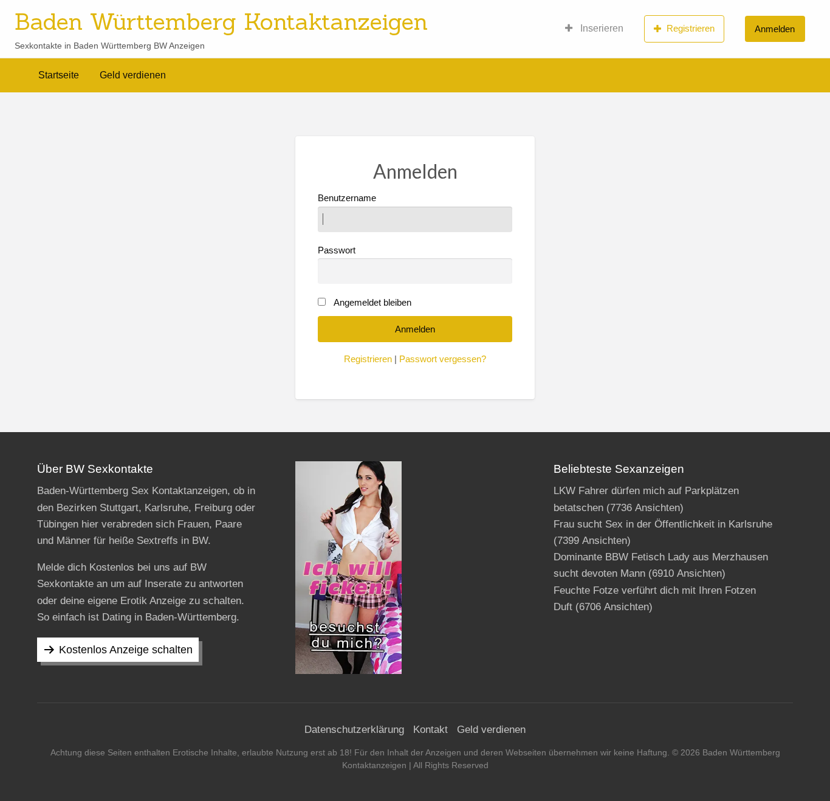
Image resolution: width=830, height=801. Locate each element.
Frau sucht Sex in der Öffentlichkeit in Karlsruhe (663, 524)
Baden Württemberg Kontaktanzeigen (221, 21)
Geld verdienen (133, 75)
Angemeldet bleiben (372, 303)
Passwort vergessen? (442, 359)
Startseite (58, 75)
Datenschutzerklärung (354, 729)
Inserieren (600, 28)
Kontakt (430, 729)
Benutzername (347, 198)
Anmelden (775, 29)
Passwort (336, 250)
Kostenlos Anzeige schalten (126, 650)
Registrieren (691, 28)
